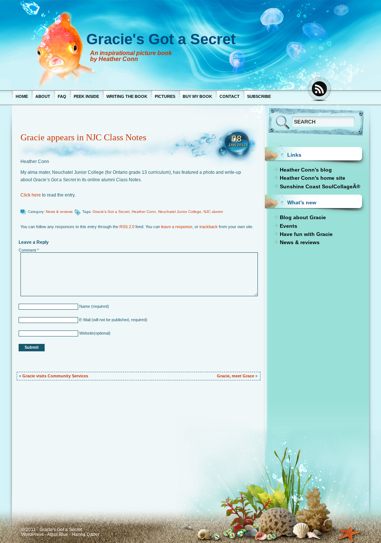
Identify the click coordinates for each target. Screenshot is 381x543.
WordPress (32, 534)
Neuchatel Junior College (179, 212)
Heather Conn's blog (306, 170)
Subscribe (259, 96)
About (42, 96)
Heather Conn (34, 161)
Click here (30, 195)
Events (288, 226)
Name (84, 306)
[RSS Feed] (320, 89)
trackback (208, 226)
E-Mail (84, 319)
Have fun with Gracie (306, 234)
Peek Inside (86, 96)
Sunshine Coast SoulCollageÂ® (320, 186)
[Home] (157, 44)
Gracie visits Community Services (55, 376)
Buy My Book (197, 96)
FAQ (62, 96)
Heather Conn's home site (312, 178)
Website (86, 333)
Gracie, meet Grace (235, 376)
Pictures (165, 96)
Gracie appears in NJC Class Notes (83, 137)
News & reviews (59, 212)
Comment (29, 250)
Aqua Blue (57, 534)
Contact (230, 96)
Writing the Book (126, 96)
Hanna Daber (85, 534)
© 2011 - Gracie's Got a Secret (51, 529)
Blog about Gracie (303, 217)
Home (22, 96)
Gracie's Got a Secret (111, 212)
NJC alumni (213, 212)
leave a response (176, 226)
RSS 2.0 (126, 226)
